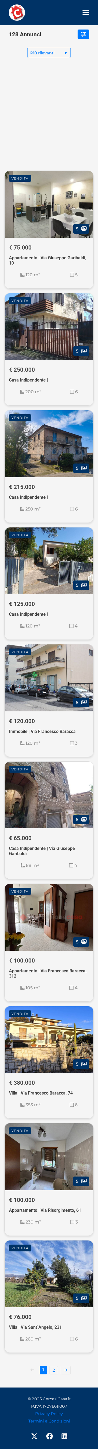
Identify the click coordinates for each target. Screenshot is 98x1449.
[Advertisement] (49, 118)
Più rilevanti (49, 52)
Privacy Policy (49, 1413)
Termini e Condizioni (49, 1421)
